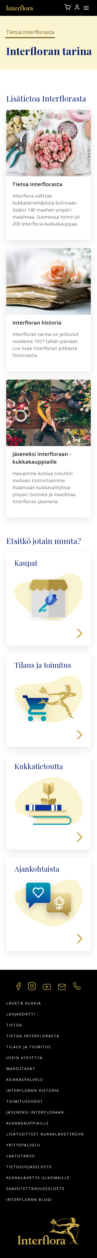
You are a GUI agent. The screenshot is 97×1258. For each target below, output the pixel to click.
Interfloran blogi (29, 1199)
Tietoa (14, 1024)
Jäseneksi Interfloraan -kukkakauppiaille (37, 1118)
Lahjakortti (20, 1014)
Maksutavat (20, 1068)
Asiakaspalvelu (24, 1079)
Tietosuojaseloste (29, 1166)
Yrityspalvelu (23, 1144)
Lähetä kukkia (23, 1003)
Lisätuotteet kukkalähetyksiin (45, 1134)
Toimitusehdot (24, 1101)
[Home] (19, 8)
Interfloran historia (32, 1090)
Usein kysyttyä (24, 1057)
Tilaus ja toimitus (28, 1046)
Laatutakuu (20, 1155)
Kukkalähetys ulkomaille (38, 1177)
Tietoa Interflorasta (32, 1035)
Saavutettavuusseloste (35, 1188)
